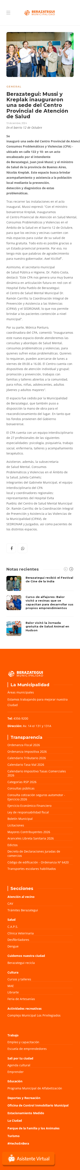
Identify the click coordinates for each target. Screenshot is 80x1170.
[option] (40, 606)
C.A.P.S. (12, 927)
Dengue (13, 946)
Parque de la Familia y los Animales (33, 1128)
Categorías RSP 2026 (21, 782)
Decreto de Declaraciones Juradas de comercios (33, 853)
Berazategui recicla (21, 963)
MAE (10, 986)
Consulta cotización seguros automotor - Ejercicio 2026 (36, 797)
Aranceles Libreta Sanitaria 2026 (30, 838)
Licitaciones (15, 825)
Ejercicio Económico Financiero (29, 806)
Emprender (15, 1072)
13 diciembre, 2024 (16, 123)
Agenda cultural (18, 1065)
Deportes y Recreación (23, 1098)
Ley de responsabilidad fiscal (28, 812)
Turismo (13, 1136)
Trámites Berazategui (22, 910)
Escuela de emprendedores (27, 1049)
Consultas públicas (21, 788)
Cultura (12, 972)
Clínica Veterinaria (20, 933)
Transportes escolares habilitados (31, 869)
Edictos (12, 845)
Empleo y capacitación (23, 1042)
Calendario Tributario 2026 (26, 758)
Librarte (13, 992)
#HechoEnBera (18, 1143)
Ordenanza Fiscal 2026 (23, 745)
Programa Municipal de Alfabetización (34, 1088)
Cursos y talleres (19, 979)
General (14, 86)
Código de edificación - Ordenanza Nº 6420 (38, 862)
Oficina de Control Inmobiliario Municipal (37, 1105)
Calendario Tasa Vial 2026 (25, 765)
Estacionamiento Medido (25, 1113)
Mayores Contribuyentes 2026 (28, 832)
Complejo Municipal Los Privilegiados (34, 1015)
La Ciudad (14, 1120)
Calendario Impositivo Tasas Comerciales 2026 (36, 773)
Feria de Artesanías (21, 999)
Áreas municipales (20, 692)
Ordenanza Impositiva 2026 (27, 752)
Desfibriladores (18, 940)
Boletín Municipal (20, 819)
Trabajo (13, 1035)
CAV (10, 903)
